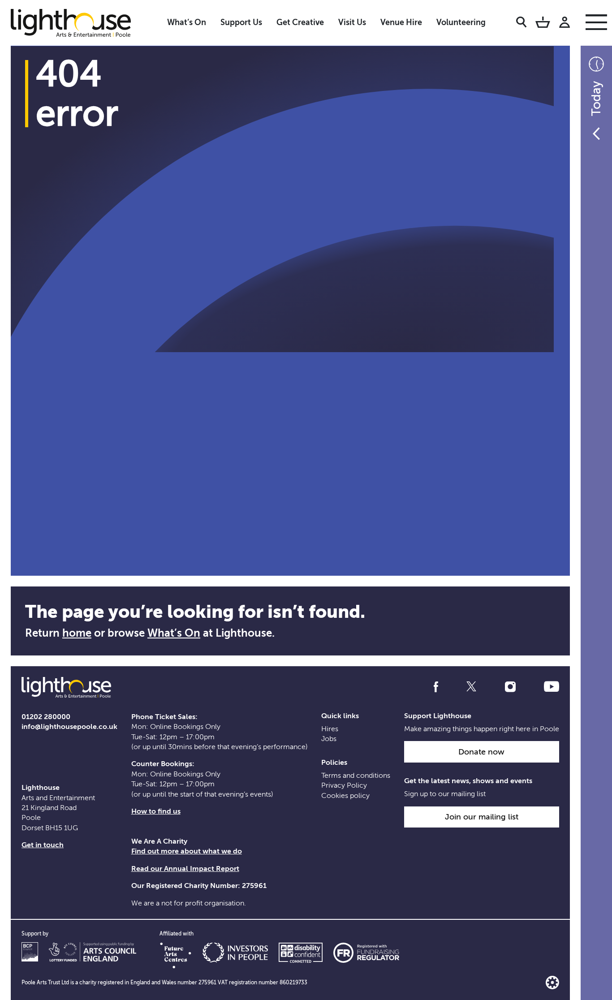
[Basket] (542, 24)
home (76, 633)
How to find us (156, 811)
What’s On (186, 22)
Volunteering (461, 22)
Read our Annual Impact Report (185, 869)
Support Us (241, 22)
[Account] (564, 24)
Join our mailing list (481, 816)
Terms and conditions (355, 776)
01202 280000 (46, 717)
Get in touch (43, 845)
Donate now (481, 751)
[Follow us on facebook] (436, 687)
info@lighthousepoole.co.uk (69, 727)
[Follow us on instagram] (510, 687)
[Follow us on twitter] (471, 687)
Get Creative (300, 22)
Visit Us (352, 22)
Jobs (328, 739)
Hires (329, 729)
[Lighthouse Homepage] (78, 22)
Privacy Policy (344, 785)
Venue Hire (401, 22)
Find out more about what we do (186, 851)
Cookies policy (345, 796)
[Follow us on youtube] (551, 687)
